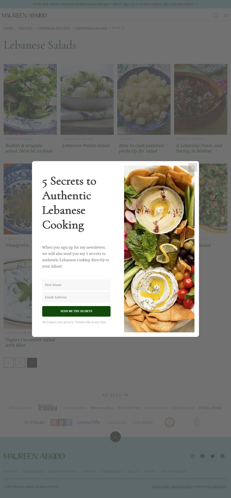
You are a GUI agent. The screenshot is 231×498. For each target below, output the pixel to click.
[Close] (192, 167)
